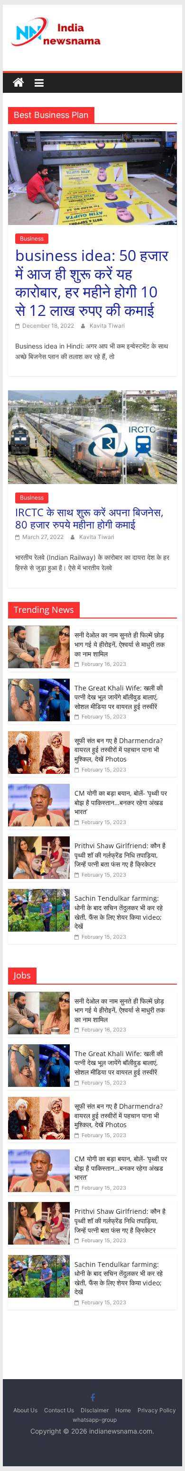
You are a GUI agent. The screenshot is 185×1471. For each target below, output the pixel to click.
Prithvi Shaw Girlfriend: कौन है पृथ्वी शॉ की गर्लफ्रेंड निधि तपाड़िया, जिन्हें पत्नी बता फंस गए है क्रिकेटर (120, 855)
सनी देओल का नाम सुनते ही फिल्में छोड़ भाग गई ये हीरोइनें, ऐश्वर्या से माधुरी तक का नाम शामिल (119, 644)
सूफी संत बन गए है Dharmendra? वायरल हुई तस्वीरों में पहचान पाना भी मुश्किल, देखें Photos (118, 749)
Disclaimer (95, 1410)
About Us (25, 1410)
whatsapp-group (95, 1419)
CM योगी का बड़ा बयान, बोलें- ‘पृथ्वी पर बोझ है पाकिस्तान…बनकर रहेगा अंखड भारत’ (120, 802)
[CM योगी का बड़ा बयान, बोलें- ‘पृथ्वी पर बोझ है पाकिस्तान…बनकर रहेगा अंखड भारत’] (39, 789)
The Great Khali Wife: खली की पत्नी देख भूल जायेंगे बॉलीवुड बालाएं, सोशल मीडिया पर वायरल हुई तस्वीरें (118, 697)
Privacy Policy (157, 1410)
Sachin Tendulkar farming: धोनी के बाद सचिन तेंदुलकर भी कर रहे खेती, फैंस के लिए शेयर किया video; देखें (118, 912)
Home (123, 1410)
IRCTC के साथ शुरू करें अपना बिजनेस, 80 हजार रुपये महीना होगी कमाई (89, 518)
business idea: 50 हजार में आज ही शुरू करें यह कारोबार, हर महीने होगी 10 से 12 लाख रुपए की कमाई (91, 282)
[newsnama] (18, 83)
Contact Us (59, 1410)
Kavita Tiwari (107, 325)
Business (32, 238)
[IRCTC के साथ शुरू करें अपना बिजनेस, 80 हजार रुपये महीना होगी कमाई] (92, 396)
